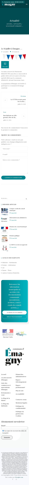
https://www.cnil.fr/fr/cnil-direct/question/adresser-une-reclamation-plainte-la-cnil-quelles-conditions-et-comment (14, 473)
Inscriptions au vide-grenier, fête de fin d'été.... (10, 117)
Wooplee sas (19, 477)
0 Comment (15, 51)
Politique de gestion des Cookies (20, 414)
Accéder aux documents (14, 312)
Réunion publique (15, 235)
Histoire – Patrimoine (9, 262)
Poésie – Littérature (9, 265)
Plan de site (20, 391)
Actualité (6, 51)
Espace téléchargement (14, 316)
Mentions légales (21, 403)
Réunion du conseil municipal (18, 226)
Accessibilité (20, 394)
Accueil (3, 374)
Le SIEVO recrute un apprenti (18, 244)
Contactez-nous (21, 399)
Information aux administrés (18, 217)
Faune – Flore (6, 270)
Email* (3, 425)
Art (3, 268)
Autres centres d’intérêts (10, 273)
